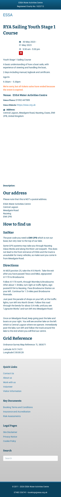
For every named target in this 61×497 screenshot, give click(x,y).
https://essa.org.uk (26, 105)
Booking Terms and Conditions (18, 407)
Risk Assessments (12, 416)
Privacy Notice (10, 436)
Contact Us (8, 373)
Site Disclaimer (10, 432)
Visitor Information (12, 391)
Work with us (9, 382)
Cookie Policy (9, 441)
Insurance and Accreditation (16, 411)
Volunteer (8, 386)
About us (7, 378)
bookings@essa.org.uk (37, 492)
